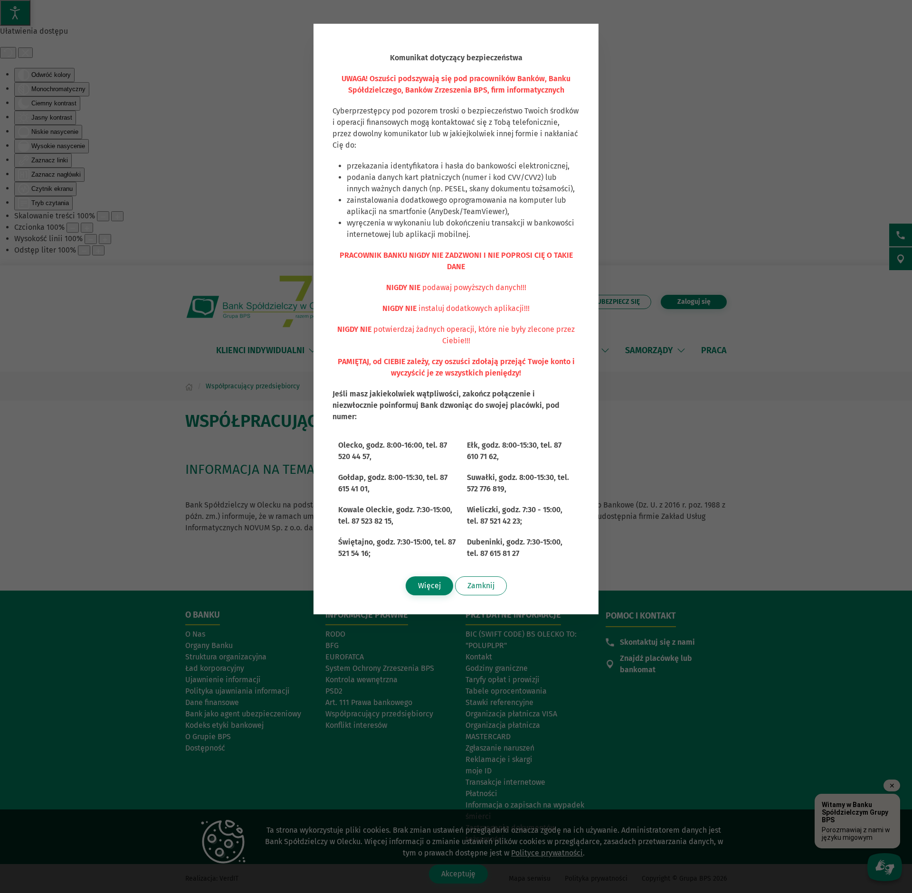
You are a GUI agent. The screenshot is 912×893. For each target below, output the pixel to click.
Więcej (429, 585)
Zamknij (480, 585)
